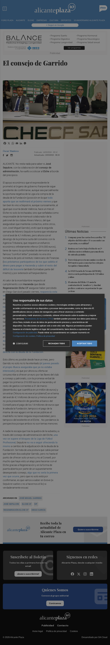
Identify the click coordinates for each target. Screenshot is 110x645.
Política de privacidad (45, 336)
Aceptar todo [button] (84, 343)
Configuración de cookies (24, 336)
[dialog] (55, 322)
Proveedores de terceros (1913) (39, 319)
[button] (20, 343)
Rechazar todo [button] (56, 343)
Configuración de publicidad (25, 332)
